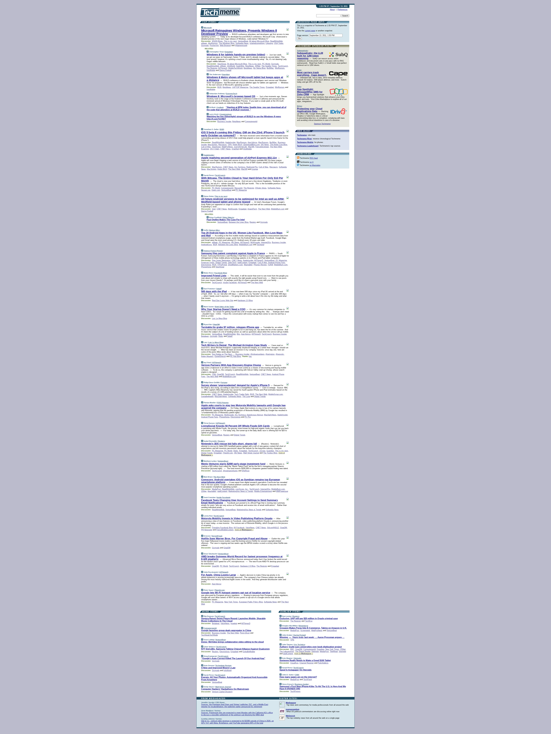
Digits (220, 336)
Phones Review (260, 265)
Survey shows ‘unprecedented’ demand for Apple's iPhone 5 (235, 385)
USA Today (278, 43)
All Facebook (239, 528)
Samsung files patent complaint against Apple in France (233, 253)
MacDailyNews (221, 396)
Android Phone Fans (276, 262)
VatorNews (250, 528)
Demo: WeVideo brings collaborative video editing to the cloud (232, 642)
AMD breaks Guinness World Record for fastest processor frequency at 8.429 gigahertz (242, 557)
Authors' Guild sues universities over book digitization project (311, 647)
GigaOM (216, 324)
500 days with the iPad (214, 291)
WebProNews (227, 147)
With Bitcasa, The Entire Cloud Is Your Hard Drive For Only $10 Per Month (242, 179)
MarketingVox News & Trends (240, 491)
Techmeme (302, 135)
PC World (266, 64)
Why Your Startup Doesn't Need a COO (223, 309)
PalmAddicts (323, 663)
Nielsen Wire (214, 230)
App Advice (252, 142)
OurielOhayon (220, 356)
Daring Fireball (225, 70)
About (332, 9)
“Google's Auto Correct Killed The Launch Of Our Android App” (233, 658)
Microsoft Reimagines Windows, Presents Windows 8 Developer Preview (239, 32)
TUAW (270, 265)
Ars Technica (239, 167)
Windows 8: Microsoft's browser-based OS (231, 96)
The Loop (246, 396)
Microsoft (208, 28)
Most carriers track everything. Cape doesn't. (312, 73)
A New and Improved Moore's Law (218, 667)
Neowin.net (205, 190)
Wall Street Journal (251, 453)
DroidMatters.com (235, 265)
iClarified (235, 149)
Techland (260, 245)
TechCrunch (283, 66)
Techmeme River (304, 139)
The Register (212, 68)
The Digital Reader (302, 651)
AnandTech (252, 209)
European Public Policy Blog (251, 602)
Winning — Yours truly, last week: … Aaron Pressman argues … (312, 637)
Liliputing (269, 43)
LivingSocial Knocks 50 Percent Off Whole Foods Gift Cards (235, 426)
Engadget (229, 52)
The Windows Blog (226, 43)
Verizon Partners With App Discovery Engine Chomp (231, 365)
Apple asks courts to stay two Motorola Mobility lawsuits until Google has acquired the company (243, 406)
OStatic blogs (260, 188)
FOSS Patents (222, 403)
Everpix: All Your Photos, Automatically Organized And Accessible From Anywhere (234, 678)
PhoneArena (206, 267)
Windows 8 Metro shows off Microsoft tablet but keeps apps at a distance (245, 79)
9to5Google (232, 209)
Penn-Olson (245, 633)
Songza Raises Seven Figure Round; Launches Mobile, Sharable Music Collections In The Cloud (233, 619)
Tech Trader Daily (241, 394)
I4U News (265, 145)
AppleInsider (230, 142)
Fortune (224, 382)
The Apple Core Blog (278, 145)
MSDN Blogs (217, 41)
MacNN (251, 147)
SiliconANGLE (273, 528)
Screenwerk (305, 630)
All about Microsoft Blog (259, 41)
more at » (244, 530)
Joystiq (262, 451)
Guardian (225, 74)
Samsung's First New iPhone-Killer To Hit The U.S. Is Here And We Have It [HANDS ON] (313, 687)
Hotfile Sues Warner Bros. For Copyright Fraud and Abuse (234, 538)
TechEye (308, 621)
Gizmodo (205, 45)
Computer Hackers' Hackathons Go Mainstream (225, 689)
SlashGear (221, 64)
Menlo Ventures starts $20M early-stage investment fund (233, 463)
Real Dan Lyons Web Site (222, 300)
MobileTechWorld (235, 68)
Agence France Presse (213, 251)
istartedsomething (257, 43)
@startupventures (230, 471)
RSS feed (314, 158)
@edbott (220, 107)
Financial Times (207, 262)
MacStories (212, 145)
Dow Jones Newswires (221, 260)
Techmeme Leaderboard (307, 146)
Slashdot (342, 651)
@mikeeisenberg (257, 354)
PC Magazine (241, 190)
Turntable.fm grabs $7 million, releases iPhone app (230, 327)
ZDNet (257, 66)
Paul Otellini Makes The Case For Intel (226, 219)
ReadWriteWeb (276, 41)
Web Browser (225, 45)
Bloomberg (303, 626)
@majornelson (225, 114)
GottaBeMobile (207, 396)
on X (312, 162)
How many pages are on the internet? (298, 677)
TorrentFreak (217, 536)
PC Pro (248, 417)
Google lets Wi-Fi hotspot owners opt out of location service (235, 592)
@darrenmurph (241, 45)
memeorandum (292, 709)
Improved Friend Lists (213, 275)
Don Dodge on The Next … (223, 354)
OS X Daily (214, 149)
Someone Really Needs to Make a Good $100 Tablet (305, 660)
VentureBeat (243, 41)
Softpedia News (242, 43)
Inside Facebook (230, 282)
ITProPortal (222, 265)
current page (310, 31)
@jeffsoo (245, 471)
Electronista (206, 265)
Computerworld (251, 121)
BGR (219, 87)
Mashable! (248, 265)
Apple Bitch (237, 145)
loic (250, 356)
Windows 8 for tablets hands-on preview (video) (236, 54)
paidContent (242, 262)
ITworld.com (228, 453)
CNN (214, 374)
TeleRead (334, 651)
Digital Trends (221, 262)
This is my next (230, 41)
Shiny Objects (228, 217)
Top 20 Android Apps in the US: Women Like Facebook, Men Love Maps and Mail (241, 234)
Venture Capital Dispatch (222, 692)
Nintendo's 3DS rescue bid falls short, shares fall (229, 443)
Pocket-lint (214, 45)
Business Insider (224, 121)
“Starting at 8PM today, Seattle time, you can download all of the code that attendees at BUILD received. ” (246, 108)
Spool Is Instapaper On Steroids (296, 670)
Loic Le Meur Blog (219, 318)
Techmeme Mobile (305, 142)
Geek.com (216, 190)
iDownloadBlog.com (251, 145)
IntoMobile (211, 70)
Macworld (238, 188)
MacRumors (242, 142)
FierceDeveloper (262, 147)
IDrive (299, 106)
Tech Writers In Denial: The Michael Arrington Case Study (234, 345)
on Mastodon (315, 165)
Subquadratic (302, 51)
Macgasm (222, 145)
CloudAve (294, 663)
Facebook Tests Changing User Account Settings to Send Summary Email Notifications (239, 501)
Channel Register (306, 663)
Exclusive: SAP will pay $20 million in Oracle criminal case (309, 618)
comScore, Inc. (241, 489)
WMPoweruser (282, 491)
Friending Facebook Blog (222, 528)
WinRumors (213, 43)
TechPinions (295, 691)
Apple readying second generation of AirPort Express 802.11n (239, 157)
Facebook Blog (221, 273)
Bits (238, 334)
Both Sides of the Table (224, 307)
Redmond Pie (252, 167)
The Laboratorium (287, 651)
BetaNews (249, 66)
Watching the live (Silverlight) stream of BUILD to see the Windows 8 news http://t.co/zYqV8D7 (244, 117)
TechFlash (307, 679)
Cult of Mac (206, 147)
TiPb (230, 145)
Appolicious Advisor (255, 415)
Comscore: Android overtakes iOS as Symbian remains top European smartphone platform (240, 481)
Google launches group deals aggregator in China (226, 630)
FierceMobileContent (224, 530)
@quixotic (280, 354)
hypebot (234, 623)
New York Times (231, 602)
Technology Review (223, 665)
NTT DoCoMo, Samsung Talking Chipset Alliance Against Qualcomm (235, 649)
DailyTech (232, 262)
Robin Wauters (207, 356)
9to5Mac (270, 68)
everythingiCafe (240, 147)
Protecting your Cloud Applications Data (309, 110)
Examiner (205, 149)
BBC (292, 649)
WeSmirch (290, 716)
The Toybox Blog (270, 453)
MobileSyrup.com (275, 394)
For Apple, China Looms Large (218, 575)
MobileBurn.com (278, 209)
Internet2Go (266, 242)
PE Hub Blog (235, 356)
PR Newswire (206, 530)
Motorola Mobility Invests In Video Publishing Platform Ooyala (236, 518)
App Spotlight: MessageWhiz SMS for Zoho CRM (310, 92)
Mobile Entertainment (263, 491)
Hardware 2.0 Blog (245, 300)
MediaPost (216, 489)
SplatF (219, 289)
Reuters (253, 222)
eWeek (204, 43)
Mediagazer (291, 703)
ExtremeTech (231, 94)
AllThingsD (222, 68)
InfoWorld (231, 66)
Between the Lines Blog (238, 222)
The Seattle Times (269, 66)
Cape (299, 70)
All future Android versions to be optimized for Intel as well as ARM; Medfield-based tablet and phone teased (242, 200)
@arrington (269, 354)
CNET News (225, 149)
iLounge (255, 169)
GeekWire (240, 66)
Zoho (299, 87)
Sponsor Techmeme (322, 124)
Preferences (342, 9)
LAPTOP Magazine (240, 87)
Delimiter (315, 651)
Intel (214, 209)
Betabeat (205, 336)
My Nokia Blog (259, 68)
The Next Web (276, 147)
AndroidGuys (206, 245)
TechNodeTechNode (209, 635)
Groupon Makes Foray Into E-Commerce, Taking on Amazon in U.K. (313, 628)
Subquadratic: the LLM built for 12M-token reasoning (310, 56)
